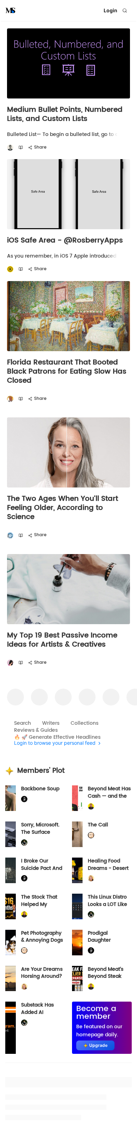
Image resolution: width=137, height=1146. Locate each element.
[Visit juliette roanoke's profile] (24, 799)
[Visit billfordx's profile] (91, 835)
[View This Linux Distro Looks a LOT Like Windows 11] (77, 906)
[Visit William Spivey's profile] (10, 399)
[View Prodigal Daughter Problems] (77, 942)
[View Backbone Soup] (10, 798)
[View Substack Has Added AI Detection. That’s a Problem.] (10, 1028)
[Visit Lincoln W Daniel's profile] (91, 806)
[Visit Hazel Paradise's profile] (10, 663)
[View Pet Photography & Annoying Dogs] (10, 942)
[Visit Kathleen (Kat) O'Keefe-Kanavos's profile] (91, 878)
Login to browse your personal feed (55, 743)
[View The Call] (77, 834)
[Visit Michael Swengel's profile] (24, 842)
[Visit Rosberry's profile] (10, 269)
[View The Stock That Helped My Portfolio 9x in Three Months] (10, 906)
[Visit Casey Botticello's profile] (10, 147)
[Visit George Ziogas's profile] (10, 535)
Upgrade (98, 1045)
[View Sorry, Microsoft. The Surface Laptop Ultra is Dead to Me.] (10, 834)
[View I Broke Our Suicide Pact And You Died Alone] (10, 870)
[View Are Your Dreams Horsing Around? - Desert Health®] (10, 978)
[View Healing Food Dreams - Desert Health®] (77, 870)
